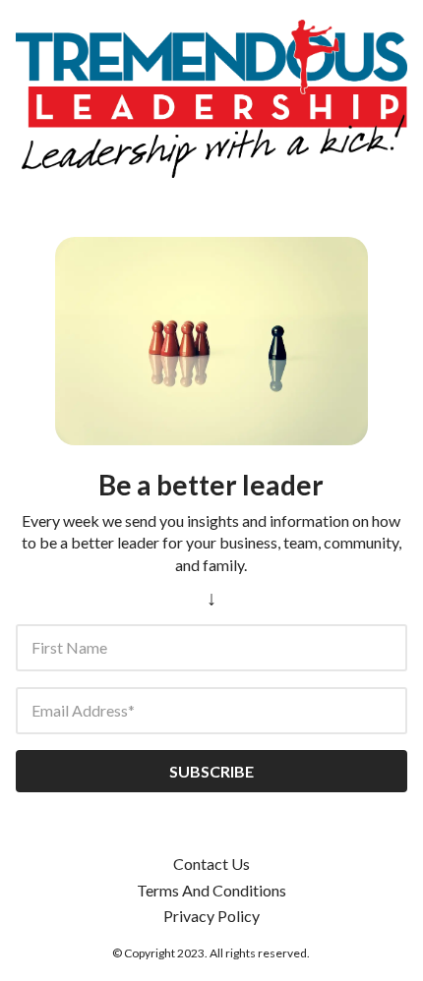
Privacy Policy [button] (211, 915)
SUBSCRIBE (211, 771)
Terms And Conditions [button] (211, 890)
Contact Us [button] (211, 863)
